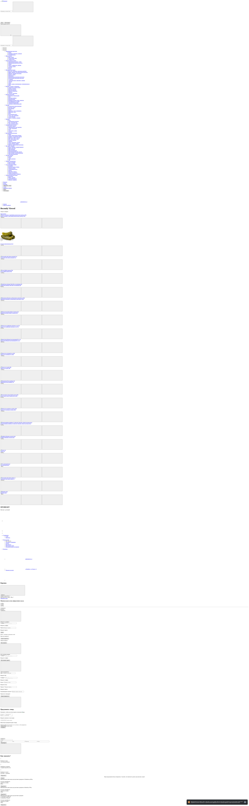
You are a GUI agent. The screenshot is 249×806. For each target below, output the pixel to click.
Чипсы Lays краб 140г (5, 368)
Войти (2, 632)
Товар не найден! (7, 205)
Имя (2, 673)
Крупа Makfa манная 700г (6, 271)
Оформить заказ (4, 598)
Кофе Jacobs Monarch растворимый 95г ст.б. (10, 340)
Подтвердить (3, 742)
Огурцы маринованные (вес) (7, 243)
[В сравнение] (11, 223)
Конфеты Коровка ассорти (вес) (8, 437)
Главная (5, 204)
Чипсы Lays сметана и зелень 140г (8, 409)
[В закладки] (31, 223)
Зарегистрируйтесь (5, 638)
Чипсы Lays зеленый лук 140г (7, 354)
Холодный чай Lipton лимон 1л (7, 479)
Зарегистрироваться (5, 696)
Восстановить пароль (5, 660)
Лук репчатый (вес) (5, 465)
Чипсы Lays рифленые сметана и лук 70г (10, 326)
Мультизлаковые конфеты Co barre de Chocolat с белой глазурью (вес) (16, 423)
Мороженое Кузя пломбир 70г (7, 382)
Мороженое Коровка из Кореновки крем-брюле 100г (12, 299)
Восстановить (3, 642)
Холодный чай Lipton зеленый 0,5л (8, 257)
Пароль (2, 627)
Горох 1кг (3, 451)
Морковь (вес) (4, 492)
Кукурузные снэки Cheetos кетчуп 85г (9, 396)
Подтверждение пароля (6, 691)
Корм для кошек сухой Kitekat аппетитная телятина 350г (13, 216)
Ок (245, 802)
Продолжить (3, 213)
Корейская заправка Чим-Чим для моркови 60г (11, 285)
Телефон (2, 623)
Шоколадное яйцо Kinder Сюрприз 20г (9, 313)
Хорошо (2, 778)
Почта (2, 682)
